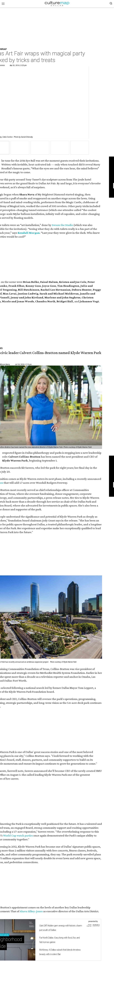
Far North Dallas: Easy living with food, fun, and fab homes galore (59, 939)
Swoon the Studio (62, 225)
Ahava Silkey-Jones (31, 911)
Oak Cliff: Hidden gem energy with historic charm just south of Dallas (60, 927)
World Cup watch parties (18, 835)
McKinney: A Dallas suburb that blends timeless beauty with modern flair (60, 952)
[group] (20, 148)
